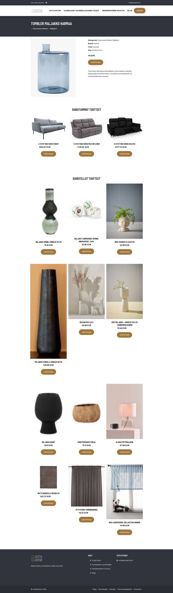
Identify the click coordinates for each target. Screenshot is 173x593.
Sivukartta (137, 589)
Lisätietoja (95, 62)
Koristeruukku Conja (86, 442)
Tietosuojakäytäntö (124, 589)
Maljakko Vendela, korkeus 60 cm (48, 362)
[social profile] (46, 3)
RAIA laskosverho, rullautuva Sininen (124, 522)
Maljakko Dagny (48, 442)
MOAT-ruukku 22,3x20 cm (124, 242)
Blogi (129, 10)
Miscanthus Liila (86, 322)
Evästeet (112, 589)
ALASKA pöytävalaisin (124, 442)
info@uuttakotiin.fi (134, 3)
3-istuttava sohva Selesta (124, 144)
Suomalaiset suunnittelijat (101, 565)
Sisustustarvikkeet (40, 28)
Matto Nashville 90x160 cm (48, 493)
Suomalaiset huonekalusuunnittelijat (81, 10)
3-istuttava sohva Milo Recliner (86, 144)
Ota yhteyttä (103, 589)
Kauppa (140, 11)
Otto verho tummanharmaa (86, 509)
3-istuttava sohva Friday (48, 144)
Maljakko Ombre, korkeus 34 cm (48, 242)
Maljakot (53, 28)
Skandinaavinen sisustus (113, 10)
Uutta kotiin (55, 10)
